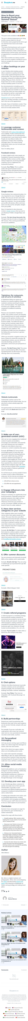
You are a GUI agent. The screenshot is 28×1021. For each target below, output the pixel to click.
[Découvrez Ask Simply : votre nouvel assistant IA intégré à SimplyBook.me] (14, 922)
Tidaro (5, 881)
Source (3, 679)
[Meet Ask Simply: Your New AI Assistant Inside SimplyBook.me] (14, 939)
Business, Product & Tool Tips (12, 6)
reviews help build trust (18, 132)
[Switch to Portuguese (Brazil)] (22, 35)
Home (2, 6)
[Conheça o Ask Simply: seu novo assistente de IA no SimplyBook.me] (14, 955)
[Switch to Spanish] (20, 35)
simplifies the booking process (12, 539)
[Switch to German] (24, 35)
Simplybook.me (5, 97)
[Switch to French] (18, 35)
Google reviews (10, 211)
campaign (22, 466)
